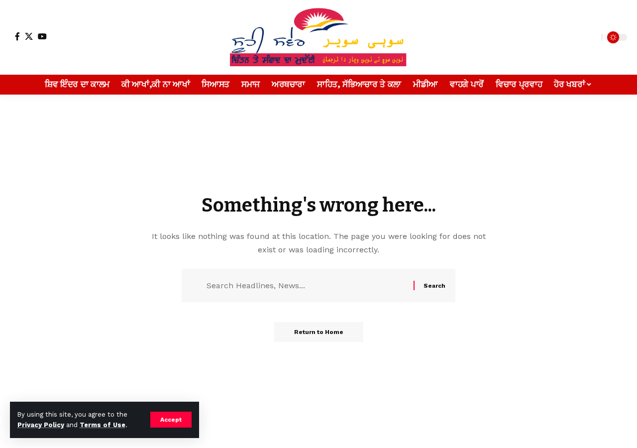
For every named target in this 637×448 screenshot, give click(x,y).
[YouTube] (42, 36)
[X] (28, 36)
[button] (171, 420)
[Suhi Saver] (318, 37)
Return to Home (318, 332)
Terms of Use (102, 425)
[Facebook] (17, 36)
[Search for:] (306, 285)
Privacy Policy (40, 425)
